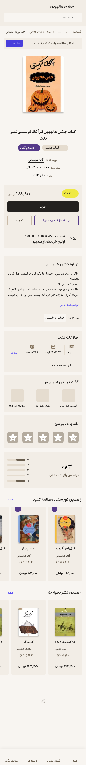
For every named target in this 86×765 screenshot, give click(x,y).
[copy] (11, 239)
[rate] (73, 437)
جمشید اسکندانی (37, 167)
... (67, 32)
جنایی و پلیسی (15, 31)
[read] (17, 395)
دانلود (16, 43)
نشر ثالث (39, 175)
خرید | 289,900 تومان (22, 759)
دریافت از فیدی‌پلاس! (56, 220)
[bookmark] (54, 120)
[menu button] (6, 6)
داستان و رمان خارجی (41, 32)
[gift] (43, 120)
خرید (43, 207)
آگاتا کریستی (36, 159)
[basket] (17, 6)
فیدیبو (77, 32)
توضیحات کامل (69, 305)
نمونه (19, 220)
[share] (32, 120)
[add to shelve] (68, 395)
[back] (79, 6)
